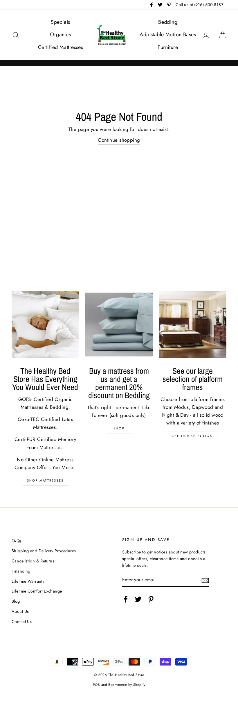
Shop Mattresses (45, 480)
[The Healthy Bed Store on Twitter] (138, 599)
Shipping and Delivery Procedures (44, 551)
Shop (119, 428)
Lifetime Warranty (28, 581)
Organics (60, 34)
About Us (20, 611)
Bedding (167, 22)
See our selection (192, 435)
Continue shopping (119, 139)
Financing (21, 571)
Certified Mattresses (60, 47)
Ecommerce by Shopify (126, 684)
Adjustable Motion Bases (168, 34)
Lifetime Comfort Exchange (37, 591)
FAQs (17, 541)
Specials (60, 22)
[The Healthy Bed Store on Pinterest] (150, 599)
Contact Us (22, 621)
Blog (16, 601)
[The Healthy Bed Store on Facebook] (125, 599)
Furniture (168, 47)
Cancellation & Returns (33, 561)
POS (96, 684)
